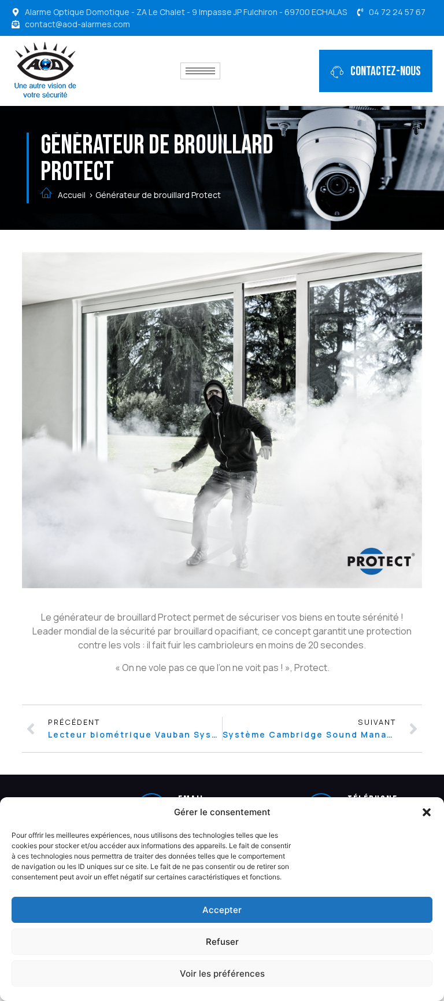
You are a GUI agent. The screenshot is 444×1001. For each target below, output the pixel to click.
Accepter (222, 909)
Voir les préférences (222, 973)
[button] (426, 812)
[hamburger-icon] (200, 71)
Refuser (222, 941)
